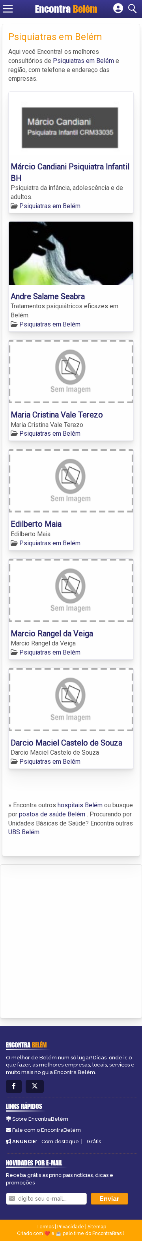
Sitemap (97, 1227)
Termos (45, 1227)
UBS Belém (23, 832)
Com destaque (60, 1141)
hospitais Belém (80, 805)
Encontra (66, 9)
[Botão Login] (118, 9)
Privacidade (70, 1227)
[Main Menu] (8, 9)
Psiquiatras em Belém (83, 61)
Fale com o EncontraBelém (46, 1130)
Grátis (94, 1141)
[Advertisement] (71, 940)
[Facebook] (14, 1086)
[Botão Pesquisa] (134, 9)
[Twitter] (35, 1086)
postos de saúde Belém (52, 814)
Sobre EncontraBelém (40, 1119)
